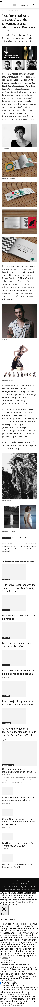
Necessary (7, 960)
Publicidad (24, 883)
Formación (6, 579)
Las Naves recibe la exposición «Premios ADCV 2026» (17, 844)
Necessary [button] (5, 957)
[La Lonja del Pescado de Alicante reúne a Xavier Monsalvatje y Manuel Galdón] (19, 791)
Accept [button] (19, 901)
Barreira (14, 537)
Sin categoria (6, 723)
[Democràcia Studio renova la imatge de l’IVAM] (19, 858)
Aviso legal (15, 883)
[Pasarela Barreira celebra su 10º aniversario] (19, 603)
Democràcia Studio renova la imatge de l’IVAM (17, 866)
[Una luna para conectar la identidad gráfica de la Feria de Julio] (19, 753)
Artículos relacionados (12, 561)
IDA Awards (23, 537)
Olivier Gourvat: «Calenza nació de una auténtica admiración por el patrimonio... (19, 821)
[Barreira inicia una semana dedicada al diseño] (19, 630)
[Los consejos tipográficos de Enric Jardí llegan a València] (19, 689)
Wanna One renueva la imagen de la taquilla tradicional (10, 549)
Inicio (3, 11)
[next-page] (5, 740)
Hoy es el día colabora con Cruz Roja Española (28, 548)
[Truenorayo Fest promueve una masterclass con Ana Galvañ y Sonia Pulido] (19, 572)
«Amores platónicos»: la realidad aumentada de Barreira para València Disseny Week (19, 732)
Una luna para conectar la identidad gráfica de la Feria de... (19, 770)
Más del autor (29, 561)
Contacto (20, 881)
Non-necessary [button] (7, 980)
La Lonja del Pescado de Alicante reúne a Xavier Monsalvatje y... (19, 799)
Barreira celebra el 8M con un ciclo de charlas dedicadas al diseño (18, 673)
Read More (29, 901)
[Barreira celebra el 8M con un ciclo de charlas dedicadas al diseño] (19, 658)
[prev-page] (3, 740)
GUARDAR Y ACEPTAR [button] (11, 1005)
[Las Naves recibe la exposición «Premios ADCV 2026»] (19, 836)
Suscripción (28, 881)
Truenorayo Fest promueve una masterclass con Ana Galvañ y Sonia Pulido (19, 588)
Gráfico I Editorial (12, 11)
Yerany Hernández (29, 889)
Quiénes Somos (10, 881)
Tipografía (6, 695)
